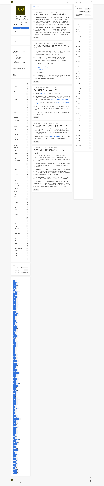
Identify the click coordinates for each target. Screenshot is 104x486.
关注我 (20, 28)
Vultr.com (42, 93)
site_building (46, 12)
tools (14, 75)
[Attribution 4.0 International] (90, 481)
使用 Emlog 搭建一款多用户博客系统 (49, 14)
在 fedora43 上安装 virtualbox (19, 51)
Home (16, 2)
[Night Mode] (89, 2)
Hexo (48, 2)
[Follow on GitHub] (90, 484)
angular (20, 2)
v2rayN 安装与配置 (17, 57)
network (46, 43)
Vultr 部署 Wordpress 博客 (42, 68)
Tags (73, 2)
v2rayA (56, 2)
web (44, 87)
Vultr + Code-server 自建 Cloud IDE (44, 66)
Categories (67, 2)
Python (19, 64)
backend (43, 2)
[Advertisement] (83, 177)
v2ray (50, 43)
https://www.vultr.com (55, 136)
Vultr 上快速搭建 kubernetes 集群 (44, 69)
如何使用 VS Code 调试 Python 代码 (21, 62)
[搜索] (91, 2)
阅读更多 (36, 37)
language (15, 64)
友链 (80, 2)
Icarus (25, 482)
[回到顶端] (76, 483)
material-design (27, 2)
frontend (38, 2)
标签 (34, 6)
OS (43, 147)
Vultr (34, 129)
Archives (62, 2)
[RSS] (26, 32)
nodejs (17, 69)
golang (51, 2)
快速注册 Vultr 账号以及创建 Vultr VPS (50, 125)
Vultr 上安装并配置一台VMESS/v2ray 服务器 (51, 47)
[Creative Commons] (90, 477)
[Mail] (21, 32)
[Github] (15, 32)
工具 (76, 2)
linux (33, 2)
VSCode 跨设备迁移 (17, 74)
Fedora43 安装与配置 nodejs (19, 68)
